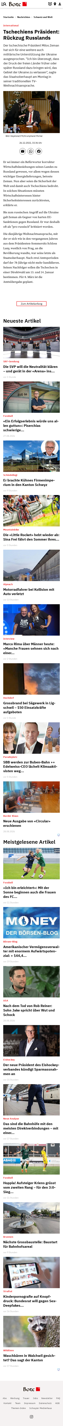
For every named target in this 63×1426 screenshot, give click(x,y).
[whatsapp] (31, 152)
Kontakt (8, 1403)
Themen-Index (18, 1408)
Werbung (15, 1398)
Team (18, 1403)
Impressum (30, 1403)
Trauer (26, 1398)
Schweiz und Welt (43, 17)
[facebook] (40, 152)
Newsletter (47, 1398)
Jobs (35, 1398)
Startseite (8, 17)
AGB (57, 1403)
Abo (5, 1398)
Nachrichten (23, 17)
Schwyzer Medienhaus (40, 1408)
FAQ (58, 1398)
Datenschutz (45, 1403)
